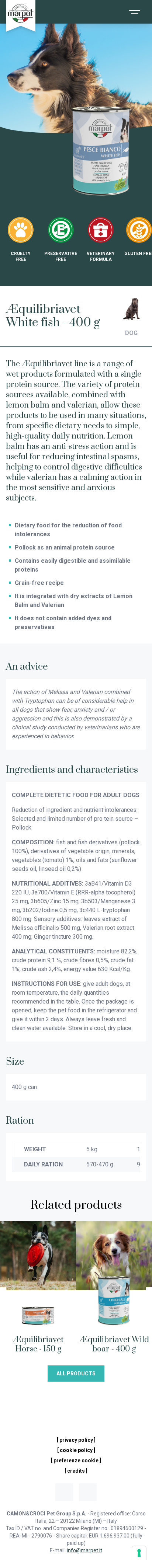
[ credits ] (76, 1471)
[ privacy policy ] (76, 1440)
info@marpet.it (84, 1550)
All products (76, 1373)
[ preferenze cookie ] (76, 1460)
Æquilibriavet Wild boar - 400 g (114, 1344)
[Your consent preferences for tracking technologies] (139, 1553)
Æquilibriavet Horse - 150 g (38, 1344)
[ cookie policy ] (76, 1450)
